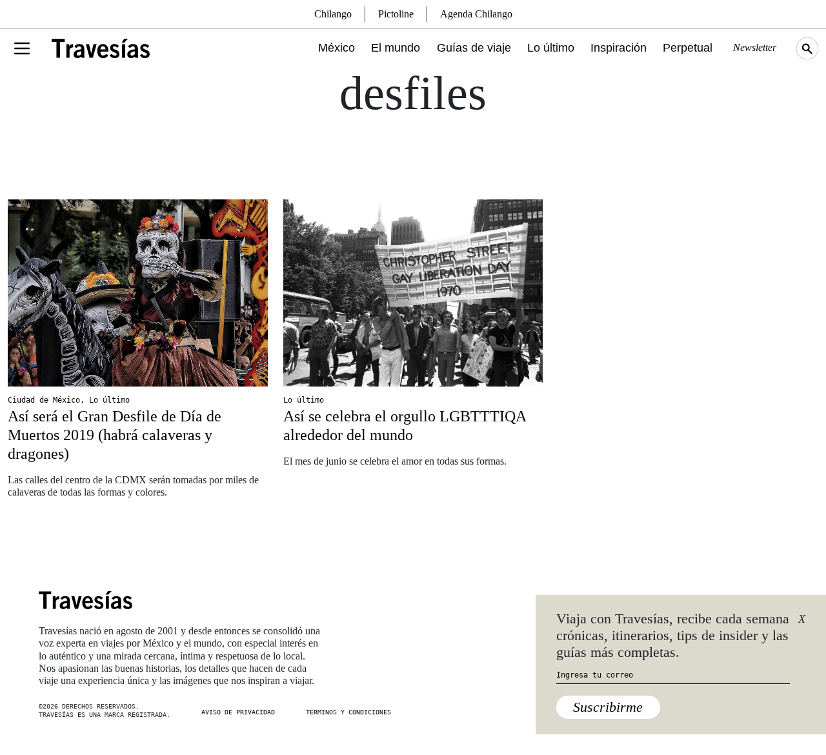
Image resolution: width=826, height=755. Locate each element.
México (336, 47)
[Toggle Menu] (22, 48)
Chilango (333, 13)
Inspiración (618, 47)
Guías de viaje (474, 47)
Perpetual (687, 47)
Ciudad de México (44, 400)
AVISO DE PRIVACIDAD (238, 712)
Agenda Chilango (476, 13)
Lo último (550, 47)
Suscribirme (608, 707)
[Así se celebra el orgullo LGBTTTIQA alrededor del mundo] (413, 293)
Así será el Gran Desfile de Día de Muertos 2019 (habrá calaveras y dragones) (114, 435)
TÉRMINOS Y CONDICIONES (348, 712)
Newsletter (754, 47)
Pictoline (396, 13)
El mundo (395, 47)
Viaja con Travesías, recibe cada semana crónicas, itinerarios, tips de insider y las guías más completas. (672, 635)
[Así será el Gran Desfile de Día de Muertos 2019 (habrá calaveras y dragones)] (138, 293)
